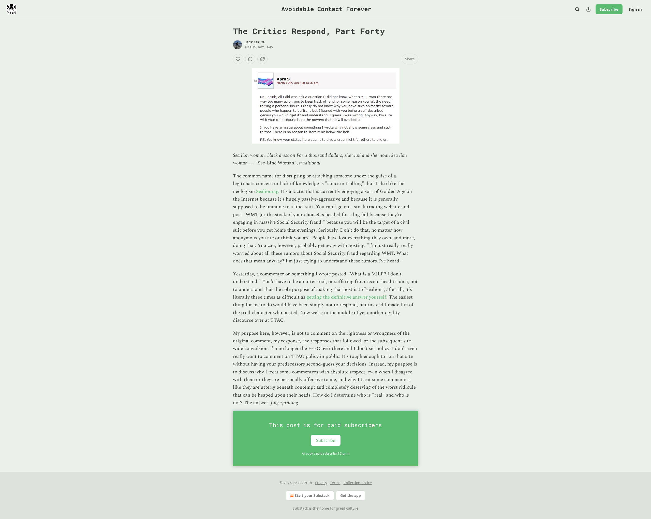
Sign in (635, 9)
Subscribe (609, 9)
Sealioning (267, 191)
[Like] (238, 59)
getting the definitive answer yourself (346, 297)
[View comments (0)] (250, 59)
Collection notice (358, 482)
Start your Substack (312, 495)
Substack (300, 508)
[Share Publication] (588, 9)
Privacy (321, 482)
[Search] (577, 9)
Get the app (350, 495)
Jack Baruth (255, 42)
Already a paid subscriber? (325, 453)
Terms (335, 482)
